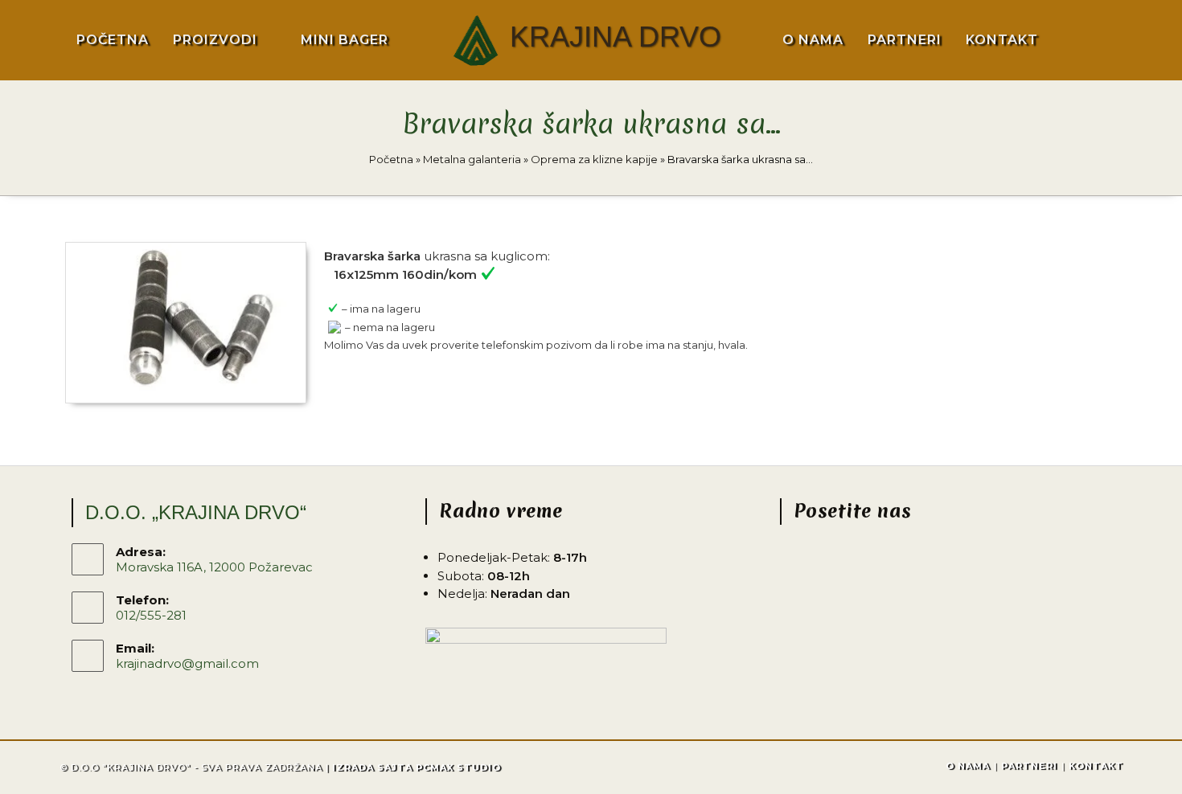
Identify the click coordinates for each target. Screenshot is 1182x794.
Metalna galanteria (472, 159)
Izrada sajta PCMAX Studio (416, 767)
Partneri (1029, 765)
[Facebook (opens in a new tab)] (1085, 40)
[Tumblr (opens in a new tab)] (1143, 39)
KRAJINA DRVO (615, 36)
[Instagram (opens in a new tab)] (1113, 40)
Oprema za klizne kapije (594, 159)
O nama (968, 765)
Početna (391, 159)
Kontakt (1096, 765)
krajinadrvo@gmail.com (187, 663)
